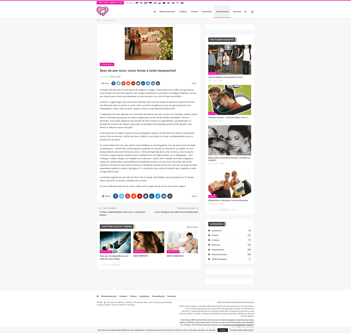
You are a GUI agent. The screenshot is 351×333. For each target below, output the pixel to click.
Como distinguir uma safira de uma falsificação (176, 212)
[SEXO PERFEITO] (148, 242)
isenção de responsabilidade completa (238, 325)
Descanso (237, 11)
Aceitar (223, 330)
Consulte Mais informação (241, 330)
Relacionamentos (167, 11)
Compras (183, 11)
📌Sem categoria (219, 259)
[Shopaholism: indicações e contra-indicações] (229, 183)
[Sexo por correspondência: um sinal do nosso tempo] (115, 242)
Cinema (194, 11)
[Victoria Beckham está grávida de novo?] (229, 60)
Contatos (130, 3)
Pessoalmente (222, 11)
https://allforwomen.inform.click (214, 306)
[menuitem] (137, 2)
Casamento (207, 11)
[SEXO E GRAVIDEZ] (182, 242)
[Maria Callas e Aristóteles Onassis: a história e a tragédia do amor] (229, 140)
